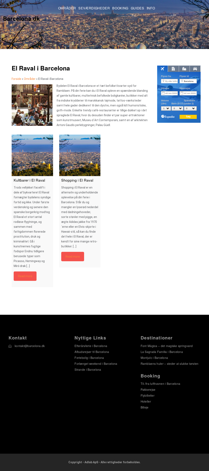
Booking (120, 8)
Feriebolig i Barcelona (89, 358)
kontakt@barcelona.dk (30, 346)
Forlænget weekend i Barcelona (95, 364)
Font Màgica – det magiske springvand (167, 346)
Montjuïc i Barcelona (154, 358)
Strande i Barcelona (87, 369)
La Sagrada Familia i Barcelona (162, 352)
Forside (16, 78)
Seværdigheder (94, 8)
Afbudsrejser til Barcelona (91, 352)
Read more (25, 276)
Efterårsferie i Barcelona (90, 346)
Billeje (145, 407)
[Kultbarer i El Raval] (32, 155)
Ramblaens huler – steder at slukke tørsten (170, 364)
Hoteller (146, 401)
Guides (137, 8)
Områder (67, 8)
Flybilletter (148, 395)
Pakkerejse (148, 389)
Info (151, 8)
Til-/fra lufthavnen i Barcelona (160, 384)
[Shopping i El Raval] (80, 155)
